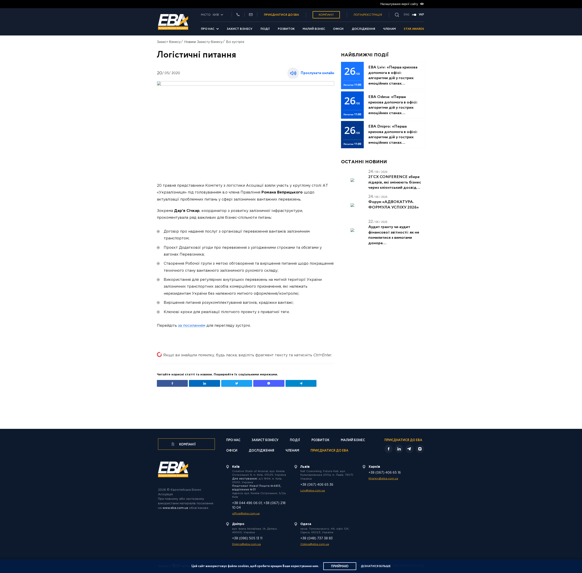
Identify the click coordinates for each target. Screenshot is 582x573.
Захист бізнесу (239, 29)
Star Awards (414, 29)
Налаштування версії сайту (399, 4)
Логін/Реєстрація (368, 14)
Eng (406, 14)
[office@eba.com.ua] (251, 15)
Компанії (326, 15)
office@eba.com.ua (246, 513)
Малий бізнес (314, 29)
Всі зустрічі (235, 42)
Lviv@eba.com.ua (312, 490)
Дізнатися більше (376, 566)
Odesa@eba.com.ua (314, 544)
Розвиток (286, 29)
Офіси (338, 29)
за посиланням (191, 325)
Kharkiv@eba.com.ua (383, 478)
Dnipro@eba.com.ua (246, 544)
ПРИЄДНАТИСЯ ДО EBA (281, 14)
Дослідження (363, 29)
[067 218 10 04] (238, 15)
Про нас (207, 29)
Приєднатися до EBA (329, 451)
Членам (389, 29)
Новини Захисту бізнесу (203, 42)
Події (265, 29)
